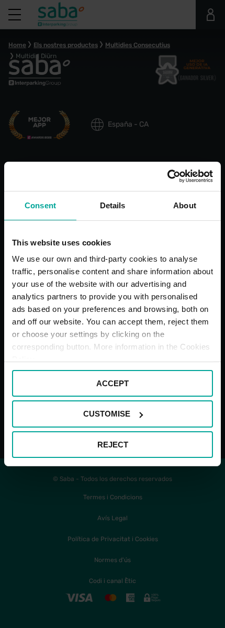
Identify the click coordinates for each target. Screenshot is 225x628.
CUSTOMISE (106, 413)
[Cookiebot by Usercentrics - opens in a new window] (167, 176)
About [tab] (184, 204)
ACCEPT (112, 382)
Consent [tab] (40, 204)
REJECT (112, 444)
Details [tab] (113, 204)
